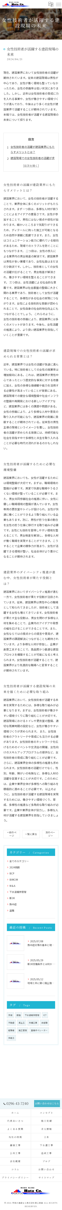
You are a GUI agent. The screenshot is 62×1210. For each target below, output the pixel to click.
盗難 (11, 910)
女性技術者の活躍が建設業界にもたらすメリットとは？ (33, 149)
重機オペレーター (39, 1030)
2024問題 (14, 867)
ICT (44, 1015)
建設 (19, 1015)
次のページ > (50, 834)
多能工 (11, 1038)
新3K (12, 898)
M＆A (12, 886)
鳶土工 (22, 1022)
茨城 (10, 1015)
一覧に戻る (31, 834)
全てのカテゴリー (19, 861)
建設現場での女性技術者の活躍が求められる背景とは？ (33, 160)
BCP (11, 873)
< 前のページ (11, 834)
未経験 (44, 1022)
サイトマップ (47, 1177)
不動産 (11, 1022)
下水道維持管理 (17, 892)
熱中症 (13, 904)
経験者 (11, 1030)
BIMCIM (13, 879)
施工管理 (23, 1030)
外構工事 (33, 1022)
